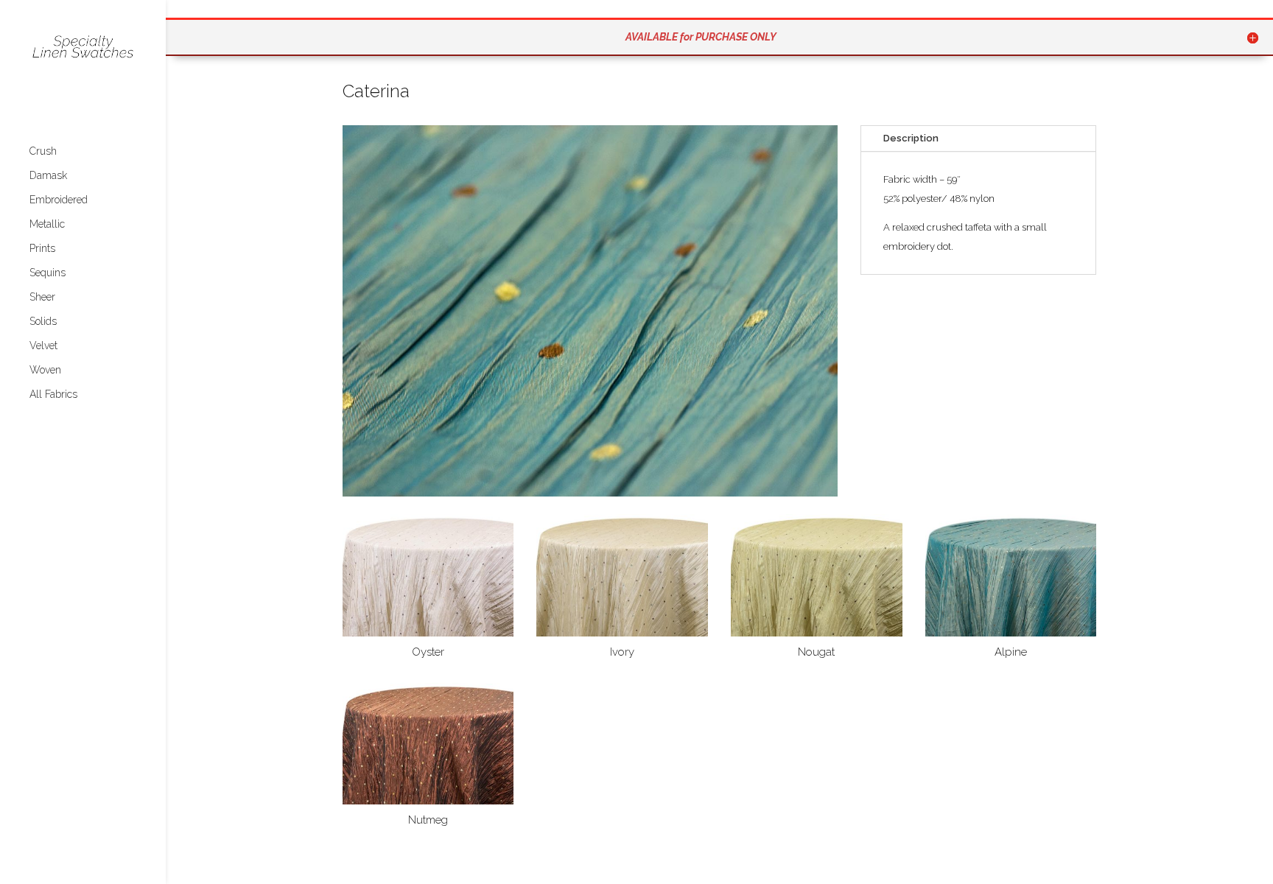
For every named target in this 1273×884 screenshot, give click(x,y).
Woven (45, 370)
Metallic (47, 224)
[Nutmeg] (428, 801)
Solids (43, 321)
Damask (48, 175)
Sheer (42, 297)
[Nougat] (816, 633)
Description (911, 138)
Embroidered (58, 200)
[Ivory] (622, 633)
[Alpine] (1011, 633)
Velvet (43, 345)
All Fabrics (53, 394)
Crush (43, 151)
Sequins (47, 272)
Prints (42, 248)
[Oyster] (428, 633)
